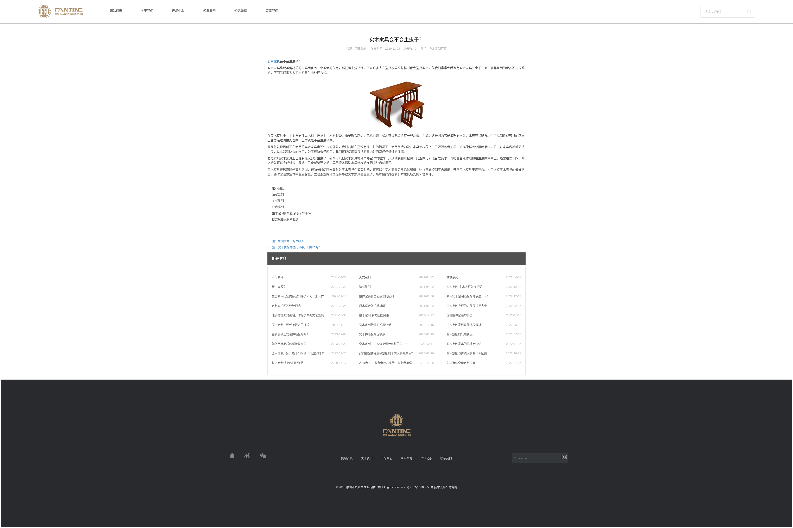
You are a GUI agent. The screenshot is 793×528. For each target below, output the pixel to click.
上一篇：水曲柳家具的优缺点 (285, 241)
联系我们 (272, 10)
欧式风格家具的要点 (285, 219)
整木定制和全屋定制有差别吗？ (292, 213)
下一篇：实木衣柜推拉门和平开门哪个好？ (293, 247)
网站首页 (116, 10)
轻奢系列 (278, 207)
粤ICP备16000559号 (420, 487)
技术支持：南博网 (445, 487)
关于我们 (147, 10)
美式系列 (278, 200)
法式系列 (278, 194)
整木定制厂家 (438, 48)
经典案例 (209, 10)
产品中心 (178, 10)
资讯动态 (240, 10)
